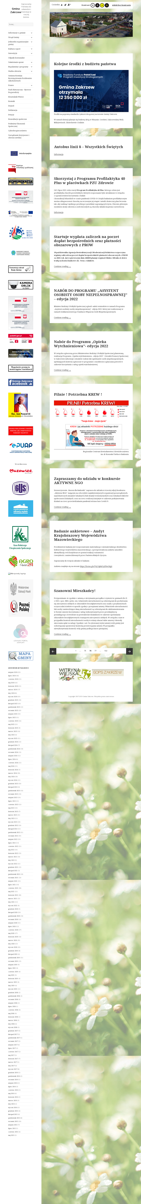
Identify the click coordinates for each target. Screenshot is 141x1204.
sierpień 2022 (12, 839)
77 (96, 650)
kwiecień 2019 (13, 979)
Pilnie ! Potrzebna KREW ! (78, 394)
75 (85, 650)
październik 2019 (14, 958)
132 (106, 650)
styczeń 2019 (12, 989)
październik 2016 (14, 1076)
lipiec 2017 (12, 1048)
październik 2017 (14, 1038)
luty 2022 (11, 860)
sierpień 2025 (12, 714)
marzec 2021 (12, 898)
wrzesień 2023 (13, 794)
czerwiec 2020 (13, 930)
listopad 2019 (12, 954)
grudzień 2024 (13, 742)
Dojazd (11, 106)
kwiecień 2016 (13, 1097)
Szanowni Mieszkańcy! (75, 590)
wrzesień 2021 (13, 878)
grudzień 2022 (13, 825)
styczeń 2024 (12, 780)
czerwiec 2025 (13, 721)
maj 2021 (11, 891)
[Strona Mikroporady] (17, 573)
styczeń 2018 (12, 1027)
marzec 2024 (12, 773)
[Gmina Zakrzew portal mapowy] (20, 633)
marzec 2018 (12, 1020)
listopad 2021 (12, 871)
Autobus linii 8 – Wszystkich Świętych (88, 146)
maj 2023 (11, 808)
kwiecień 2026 (13, 686)
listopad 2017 (12, 1034)
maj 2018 (11, 1013)
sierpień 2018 (12, 1003)
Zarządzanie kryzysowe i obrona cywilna (18, 136)
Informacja (58, 154)
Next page (129, 651)
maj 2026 (11, 683)
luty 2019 (11, 986)
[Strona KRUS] (19, 537)
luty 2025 (11, 735)
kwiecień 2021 (13, 895)
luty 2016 (11, 1104)
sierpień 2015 (12, 1125)
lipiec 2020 (12, 926)
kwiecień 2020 (13, 937)
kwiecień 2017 (13, 1059)
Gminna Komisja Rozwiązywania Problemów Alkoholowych (20, 78)
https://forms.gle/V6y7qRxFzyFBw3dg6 (96, 566)
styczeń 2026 (12, 697)
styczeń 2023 (12, 822)
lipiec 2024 (12, 759)
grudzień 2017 (13, 1031)
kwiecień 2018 (13, 1017)
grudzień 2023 (13, 784)
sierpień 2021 (12, 881)
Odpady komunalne (16, 58)
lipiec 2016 (12, 1087)
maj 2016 (11, 1093)
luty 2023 (11, 818)
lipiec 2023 (12, 801)
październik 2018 (14, 996)
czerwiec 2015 (13, 1132)
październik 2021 (14, 874)
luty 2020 (11, 944)
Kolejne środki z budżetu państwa (85, 63)
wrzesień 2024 (13, 752)
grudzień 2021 (13, 867)
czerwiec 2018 (13, 1010)
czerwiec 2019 (13, 972)
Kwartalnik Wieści (16, 97)
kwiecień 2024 (13, 770)
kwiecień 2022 (13, 853)
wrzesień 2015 (13, 1121)
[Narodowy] (20, 252)
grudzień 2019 (13, 951)
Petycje (11, 115)
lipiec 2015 (12, 1128)
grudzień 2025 (13, 700)
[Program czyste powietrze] (20, 508)
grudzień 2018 (13, 993)
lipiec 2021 (12, 885)
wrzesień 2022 (13, 836)
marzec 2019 (12, 982)
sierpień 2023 (12, 797)
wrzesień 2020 (13, 919)
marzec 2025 (12, 731)
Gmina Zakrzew (15, 10)
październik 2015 (14, 1118)
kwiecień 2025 (13, 728)
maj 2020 (11, 933)
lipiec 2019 (12, 968)
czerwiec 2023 (13, 804)
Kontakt (11, 101)
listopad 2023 (12, 787)
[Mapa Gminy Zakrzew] (20, 655)
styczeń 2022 (12, 864)
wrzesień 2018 (13, 999)
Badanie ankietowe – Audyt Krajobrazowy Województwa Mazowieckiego (80, 535)
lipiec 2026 (12, 676)
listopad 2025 (12, 704)
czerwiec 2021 (13, 888)
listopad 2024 (12, 745)
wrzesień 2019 (13, 961)
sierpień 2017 (12, 1045)
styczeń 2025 (12, 738)
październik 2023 (14, 791)
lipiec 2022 (12, 843)
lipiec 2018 (12, 1006)
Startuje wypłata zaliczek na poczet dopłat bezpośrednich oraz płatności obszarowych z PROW (87, 240)
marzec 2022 (12, 857)
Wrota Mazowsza (21, 464)
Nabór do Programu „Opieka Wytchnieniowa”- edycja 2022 (81, 343)
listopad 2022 (12, 829)
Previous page (53, 651)
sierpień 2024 (12, 756)
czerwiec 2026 (13, 679)
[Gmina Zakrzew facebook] (20, 382)
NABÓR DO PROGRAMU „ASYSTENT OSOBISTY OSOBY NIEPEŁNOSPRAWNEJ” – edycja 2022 (90, 294)
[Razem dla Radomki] (107, 671)
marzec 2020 (12, 940)
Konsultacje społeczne (17, 119)
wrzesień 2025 (13, 710)
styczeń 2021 (12, 906)
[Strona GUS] (20, 488)
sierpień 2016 (12, 1083)
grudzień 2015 (13, 1111)
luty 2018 (11, 1024)
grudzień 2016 (13, 1073)
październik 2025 (14, 707)
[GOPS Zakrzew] (74, 672)
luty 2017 (11, 1066)
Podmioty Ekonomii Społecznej (16, 124)
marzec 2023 (12, 815)
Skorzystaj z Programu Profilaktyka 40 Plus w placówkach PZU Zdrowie (89, 180)
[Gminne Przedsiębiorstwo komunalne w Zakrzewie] (20, 353)
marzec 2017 (12, 1062)
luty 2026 (11, 693)
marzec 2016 (12, 1100)
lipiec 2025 (12, 717)
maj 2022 (11, 850)
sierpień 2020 (12, 923)
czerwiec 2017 (13, 1052)
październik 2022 (14, 832)
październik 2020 (14, 916)
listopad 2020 (12, 912)
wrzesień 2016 (13, 1080)
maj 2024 (11, 766)
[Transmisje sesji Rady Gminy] (20, 269)
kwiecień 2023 (13, 811)
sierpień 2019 (12, 965)
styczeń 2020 (12, 947)
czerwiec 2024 (13, 763)
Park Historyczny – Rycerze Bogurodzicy (19, 91)
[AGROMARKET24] (20, 562)
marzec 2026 (12, 690)
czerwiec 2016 (13, 1090)
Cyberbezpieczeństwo (17, 131)
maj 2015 (11, 1135)
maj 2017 (11, 1055)
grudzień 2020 (13, 909)
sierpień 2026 (12, 672)
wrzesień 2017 (13, 1041)
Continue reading (62, 266)
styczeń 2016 (12, 1107)
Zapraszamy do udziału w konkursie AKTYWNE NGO (87, 480)
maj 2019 (11, 975)
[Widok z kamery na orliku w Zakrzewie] (20, 284)
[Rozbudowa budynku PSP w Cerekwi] (20, 197)
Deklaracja (12, 110)
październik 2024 (14, 749)
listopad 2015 (12, 1114)
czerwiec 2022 (13, 846)
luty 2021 (11, 902)
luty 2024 (11, 777)
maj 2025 (11, 724)
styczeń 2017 (12, 1069)
